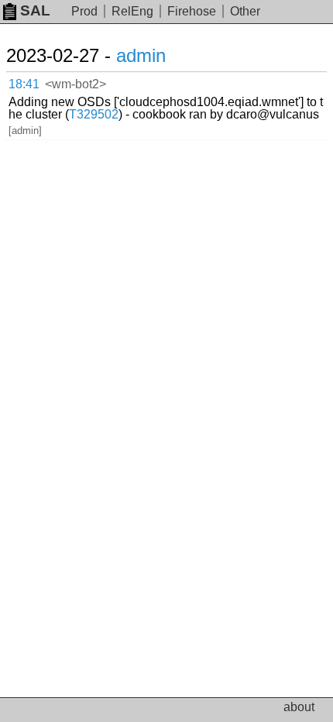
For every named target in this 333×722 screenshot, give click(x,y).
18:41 (24, 84)
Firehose (191, 11)
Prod (84, 11)
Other (245, 11)
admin (141, 55)
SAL (35, 10)
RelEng (132, 11)
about (298, 706)
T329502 (93, 114)
